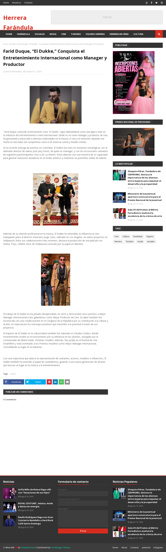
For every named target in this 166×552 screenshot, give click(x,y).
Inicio (5, 44)
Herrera (118, 241)
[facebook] (151, 3)
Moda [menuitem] (53, 34)
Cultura (126, 236)
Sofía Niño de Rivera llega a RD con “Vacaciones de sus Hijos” (34, 491)
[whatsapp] (146, 3)
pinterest (146, 547)
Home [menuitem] (9, 34)
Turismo (129, 241)
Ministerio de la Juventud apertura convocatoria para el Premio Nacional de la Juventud (145, 197)
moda (12, 44)
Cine (116, 236)
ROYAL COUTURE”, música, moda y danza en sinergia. (35, 505)
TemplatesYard (28, 547)
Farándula (137, 236)
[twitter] (156, 3)
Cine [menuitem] (63, 34)
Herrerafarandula (14, 71)
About (124, 547)
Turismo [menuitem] (76, 34)
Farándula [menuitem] (23, 34)
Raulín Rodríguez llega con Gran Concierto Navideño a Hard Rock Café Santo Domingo (35, 520)
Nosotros (16, 2)
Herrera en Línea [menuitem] (119, 34)
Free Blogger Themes (60, 547)
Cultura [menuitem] (138, 34)
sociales (150, 241)
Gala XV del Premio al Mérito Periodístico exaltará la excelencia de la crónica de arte (145, 212)
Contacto (28, 2)
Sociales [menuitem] (40, 34)
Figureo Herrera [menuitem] (95, 34)
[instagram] (161, 3)
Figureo (150, 236)
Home (6, 2)
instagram (158, 547)
